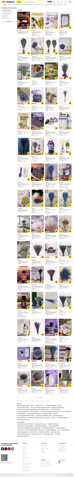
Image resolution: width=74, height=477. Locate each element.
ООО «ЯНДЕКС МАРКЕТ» (69, 474)
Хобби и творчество (26, 458)
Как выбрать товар (44, 445)
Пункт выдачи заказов (62, 449)
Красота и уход (25, 457)
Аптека (24, 455)
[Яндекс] (71, 475)
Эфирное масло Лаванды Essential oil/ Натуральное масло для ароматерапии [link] (23, 365)
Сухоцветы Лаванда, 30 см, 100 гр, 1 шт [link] (65, 262)
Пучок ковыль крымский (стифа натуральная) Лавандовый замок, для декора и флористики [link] (50, 236)
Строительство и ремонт (27, 467)
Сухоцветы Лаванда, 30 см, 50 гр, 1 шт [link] (23, 108)
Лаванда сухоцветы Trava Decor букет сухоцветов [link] (23, 83)
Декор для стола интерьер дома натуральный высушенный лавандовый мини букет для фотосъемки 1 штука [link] (64, 108)
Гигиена (24, 449)
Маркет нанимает (62, 451)
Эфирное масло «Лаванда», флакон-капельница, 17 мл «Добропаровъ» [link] (51, 339)
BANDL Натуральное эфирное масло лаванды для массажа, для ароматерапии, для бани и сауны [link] (23, 287)
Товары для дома (25, 454)
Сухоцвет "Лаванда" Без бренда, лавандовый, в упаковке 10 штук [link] (50, 312)
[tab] (5, 4)
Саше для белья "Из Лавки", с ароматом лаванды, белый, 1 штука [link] (23, 184)
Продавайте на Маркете (45, 463)
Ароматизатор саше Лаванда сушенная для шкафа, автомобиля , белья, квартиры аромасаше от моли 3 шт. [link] (37, 184)
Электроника (25, 451)
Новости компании (62, 445)
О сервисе (42, 449)
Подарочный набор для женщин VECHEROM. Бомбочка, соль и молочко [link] (23, 32)
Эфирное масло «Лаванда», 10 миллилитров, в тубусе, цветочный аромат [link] (23, 312)
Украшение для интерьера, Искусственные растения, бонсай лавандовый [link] (50, 262)
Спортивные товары (26, 464)
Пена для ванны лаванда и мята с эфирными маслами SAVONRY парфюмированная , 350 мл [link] (64, 133)
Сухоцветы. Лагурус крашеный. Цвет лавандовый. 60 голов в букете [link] (23, 236)
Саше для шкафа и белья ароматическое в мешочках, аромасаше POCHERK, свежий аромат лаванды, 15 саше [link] (36, 236)
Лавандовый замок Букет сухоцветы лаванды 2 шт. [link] (49, 108)
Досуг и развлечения (26, 445)
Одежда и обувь (25, 452)
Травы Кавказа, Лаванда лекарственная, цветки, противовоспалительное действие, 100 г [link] (65, 32)
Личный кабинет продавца (45, 461)
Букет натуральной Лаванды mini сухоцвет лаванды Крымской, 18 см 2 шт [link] (51, 58)
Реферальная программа (63, 446)
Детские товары (25, 469)
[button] (20, 10)
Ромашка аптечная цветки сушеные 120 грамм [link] (23, 133)
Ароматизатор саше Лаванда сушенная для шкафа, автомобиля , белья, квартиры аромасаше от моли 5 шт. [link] (37, 133)
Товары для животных (26, 466)
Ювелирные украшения (26, 470)
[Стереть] (44, 2)
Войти (70, 1)
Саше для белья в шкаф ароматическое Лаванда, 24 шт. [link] (50, 32)
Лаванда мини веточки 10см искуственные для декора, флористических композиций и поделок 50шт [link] (64, 287)
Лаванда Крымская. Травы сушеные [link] (51, 82)
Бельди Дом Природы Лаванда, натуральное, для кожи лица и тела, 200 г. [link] (51, 133)
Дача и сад (24, 460)
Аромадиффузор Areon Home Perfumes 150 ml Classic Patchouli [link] (64, 158)
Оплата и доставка (44, 446)
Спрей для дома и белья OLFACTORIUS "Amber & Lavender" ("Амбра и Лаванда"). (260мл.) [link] (23, 339)
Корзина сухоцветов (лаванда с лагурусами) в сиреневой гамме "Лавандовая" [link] (37, 365)
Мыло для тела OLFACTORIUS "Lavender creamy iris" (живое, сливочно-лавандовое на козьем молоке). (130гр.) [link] (23, 210)
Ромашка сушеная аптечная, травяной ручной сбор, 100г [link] (36, 32)
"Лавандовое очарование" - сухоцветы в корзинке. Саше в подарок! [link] (37, 390)
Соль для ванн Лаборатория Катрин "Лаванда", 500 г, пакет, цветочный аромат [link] (65, 184)
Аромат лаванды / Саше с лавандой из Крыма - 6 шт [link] (37, 108)
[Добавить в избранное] (29, 13)
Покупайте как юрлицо (45, 448)
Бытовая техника (25, 448)
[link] (26, 405)
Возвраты (42, 451)
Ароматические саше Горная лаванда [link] (64, 339)
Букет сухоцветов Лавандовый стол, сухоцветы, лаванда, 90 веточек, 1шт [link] (50, 184)
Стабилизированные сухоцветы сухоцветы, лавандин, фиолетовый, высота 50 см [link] (23, 158)
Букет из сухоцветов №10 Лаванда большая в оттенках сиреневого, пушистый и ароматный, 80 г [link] (65, 365)
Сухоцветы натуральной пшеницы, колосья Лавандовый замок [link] (23, 262)
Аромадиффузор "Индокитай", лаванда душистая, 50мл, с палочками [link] (50, 390)
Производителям (61, 448)
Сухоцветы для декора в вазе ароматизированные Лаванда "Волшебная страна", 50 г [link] (50, 158)
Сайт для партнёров (44, 466)
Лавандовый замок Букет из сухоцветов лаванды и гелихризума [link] (65, 236)
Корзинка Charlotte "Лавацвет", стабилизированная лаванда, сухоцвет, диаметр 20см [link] (23, 390)
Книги (24, 461)
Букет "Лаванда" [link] (34, 82)
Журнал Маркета (44, 452)
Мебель (24, 446)
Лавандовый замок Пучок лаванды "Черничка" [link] (37, 210)
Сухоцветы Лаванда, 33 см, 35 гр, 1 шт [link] (37, 158)
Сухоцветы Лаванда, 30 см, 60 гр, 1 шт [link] (51, 210)
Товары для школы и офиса (27, 463)
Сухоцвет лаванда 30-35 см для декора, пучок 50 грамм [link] (64, 83)
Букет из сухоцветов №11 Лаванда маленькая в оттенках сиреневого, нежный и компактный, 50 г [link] (37, 287)
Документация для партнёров (46, 464)
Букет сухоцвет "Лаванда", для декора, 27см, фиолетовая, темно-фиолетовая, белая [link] (51, 365)
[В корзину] (28, 27)
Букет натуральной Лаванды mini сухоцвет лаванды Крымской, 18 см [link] (23, 58)
